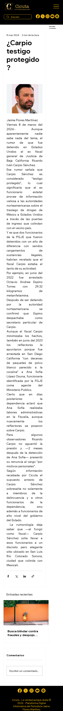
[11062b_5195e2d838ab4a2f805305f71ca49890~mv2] (43, 16)
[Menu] (56, 6)
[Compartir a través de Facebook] (8, 576)
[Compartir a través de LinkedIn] (24, 576)
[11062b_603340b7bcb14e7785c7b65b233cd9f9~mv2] (48, 16)
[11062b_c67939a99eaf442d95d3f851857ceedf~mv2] (52, 16)
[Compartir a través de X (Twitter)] (16, 576)
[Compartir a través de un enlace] (32, 576)
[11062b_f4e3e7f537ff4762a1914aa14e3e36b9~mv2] (38, 16)
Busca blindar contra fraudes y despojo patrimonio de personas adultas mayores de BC (25, 633)
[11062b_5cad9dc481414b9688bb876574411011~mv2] (57, 16)
